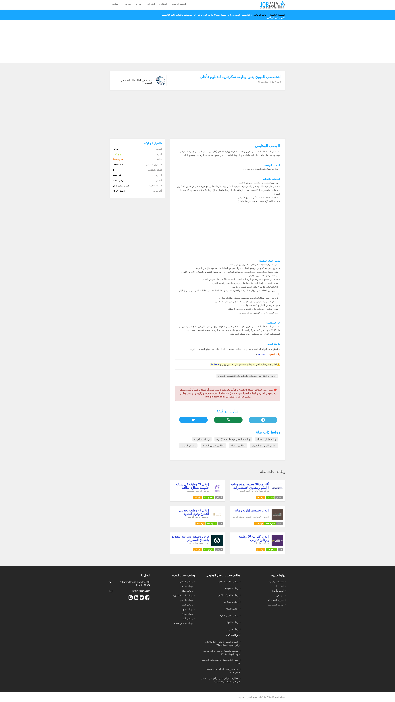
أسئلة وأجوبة (278, 590)
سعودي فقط (208, 497)
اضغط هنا (262, 354)
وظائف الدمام (186, 600)
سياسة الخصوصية (276, 604)
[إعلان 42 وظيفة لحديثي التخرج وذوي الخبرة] (217, 519)
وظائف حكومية (202, 439)
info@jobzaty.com (141, 590)
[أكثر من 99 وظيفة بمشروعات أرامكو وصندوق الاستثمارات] (277, 493)
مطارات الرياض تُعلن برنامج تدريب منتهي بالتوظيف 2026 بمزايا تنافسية (220, 680)
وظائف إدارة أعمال (266, 439)
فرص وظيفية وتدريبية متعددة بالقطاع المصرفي (190, 538)
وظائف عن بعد (232, 629)
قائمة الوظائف (259, 15)
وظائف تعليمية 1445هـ (228, 581)
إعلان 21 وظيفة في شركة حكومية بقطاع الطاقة (192, 486)
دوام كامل (260, 497)
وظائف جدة (187, 586)
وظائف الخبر (187, 604)
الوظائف (163, 3)
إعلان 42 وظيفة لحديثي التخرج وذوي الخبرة (194, 512)
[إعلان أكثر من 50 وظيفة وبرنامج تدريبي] (277, 545)
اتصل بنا (115, 3)
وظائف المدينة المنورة (183, 595)
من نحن (127, 3)
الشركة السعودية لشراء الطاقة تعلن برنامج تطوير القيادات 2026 (222, 643)
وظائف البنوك (232, 622)
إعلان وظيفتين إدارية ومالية (251, 510)
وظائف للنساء (238, 445)
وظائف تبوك (187, 613)
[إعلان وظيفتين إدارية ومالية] (277, 519)
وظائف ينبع (188, 609)
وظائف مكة (187, 590)
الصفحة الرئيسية (179, 3)
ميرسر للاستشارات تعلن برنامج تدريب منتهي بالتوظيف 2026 (221, 652)
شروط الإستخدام (276, 600)
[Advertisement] (302, 41)
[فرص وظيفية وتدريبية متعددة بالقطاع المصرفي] (217, 545)
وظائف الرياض (188, 445)
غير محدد (270, 497)
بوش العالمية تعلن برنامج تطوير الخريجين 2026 (220, 661)
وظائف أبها (188, 618)
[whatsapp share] (228, 420)
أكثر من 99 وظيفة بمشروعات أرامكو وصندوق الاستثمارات (250, 486)
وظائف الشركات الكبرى (264, 445)
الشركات (151, 3)
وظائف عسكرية (231, 601)
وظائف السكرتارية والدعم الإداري (233, 439)
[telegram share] (263, 420)
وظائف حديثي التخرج (213, 445)
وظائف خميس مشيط (183, 623)
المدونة (139, 3)
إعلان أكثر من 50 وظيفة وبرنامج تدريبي (254, 538)
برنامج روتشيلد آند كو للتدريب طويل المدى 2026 (223, 671)
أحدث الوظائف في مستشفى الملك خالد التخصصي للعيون (247, 375)
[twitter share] (193, 420)
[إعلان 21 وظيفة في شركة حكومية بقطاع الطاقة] (217, 493)
